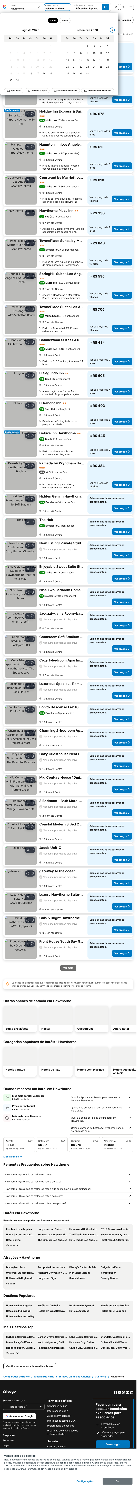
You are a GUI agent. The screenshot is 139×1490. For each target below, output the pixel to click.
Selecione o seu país (14, 1400)
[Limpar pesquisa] (39, 7)
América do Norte (44, 1376)
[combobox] (26, 8)
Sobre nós (8, 1440)
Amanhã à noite (39, 90)
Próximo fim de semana (99, 90)
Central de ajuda (56, 1446)
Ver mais (10, 1245)
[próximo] (112, 30)
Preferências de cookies (60, 1425)
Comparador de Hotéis (16, 1376)
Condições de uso (57, 1405)
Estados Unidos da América (75, 1376)
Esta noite (16, 90)
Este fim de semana (67, 90)
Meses (65, 20)
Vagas (6, 1445)
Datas (53, 20)
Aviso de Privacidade (59, 1415)
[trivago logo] (5, 7)
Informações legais (57, 1410)
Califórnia (100, 1376)
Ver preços (120, 66)
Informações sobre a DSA (61, 1420)
